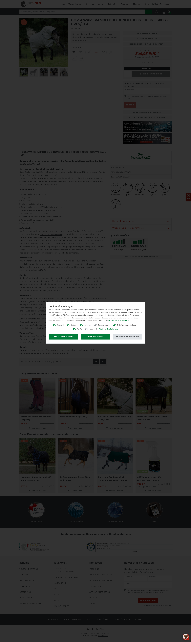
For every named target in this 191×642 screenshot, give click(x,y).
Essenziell (60, 325)
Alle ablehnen (95, 337)
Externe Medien (104, 325)
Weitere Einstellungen (108, 329)
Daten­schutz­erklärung (119, 321)
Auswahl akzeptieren (127, 337)
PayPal (79, 329)
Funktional (93, 329)
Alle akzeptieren (63, 337)
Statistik (74, 325)
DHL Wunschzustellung (126, 325)
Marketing (88, 325)
